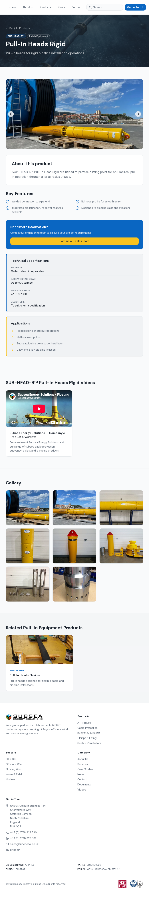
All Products (84, 722)
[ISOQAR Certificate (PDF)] (136, 884)
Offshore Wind (14, 764)
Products (45, 7)
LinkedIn (15, 849)
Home (12, 7)
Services (82, 764)
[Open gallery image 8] (74, 584)
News (61, 7)
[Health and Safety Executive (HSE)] (122, 884)
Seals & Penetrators (89, 743)
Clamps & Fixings (87, 737)
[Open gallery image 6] (121, 546)
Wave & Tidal (14, 774)
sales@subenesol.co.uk (24, 844)
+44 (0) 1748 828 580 (23, 832)
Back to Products (19, 28)
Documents (84, 784)
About (26, 7)
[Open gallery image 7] (28, 584)
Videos (81, 789)
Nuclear (10, 779)
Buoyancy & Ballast (88, 732)
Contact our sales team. (74, 241)
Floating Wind (14, 769)
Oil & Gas (11, 759)
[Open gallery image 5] (74, 546)
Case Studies (85, 769)
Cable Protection (87, 727)
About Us (82, 759)
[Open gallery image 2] (74, 507)
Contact (76, 7)
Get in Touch (135, 7)
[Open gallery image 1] (28, 507)
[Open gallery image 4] (28, 546)
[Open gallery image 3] (121, 507)
